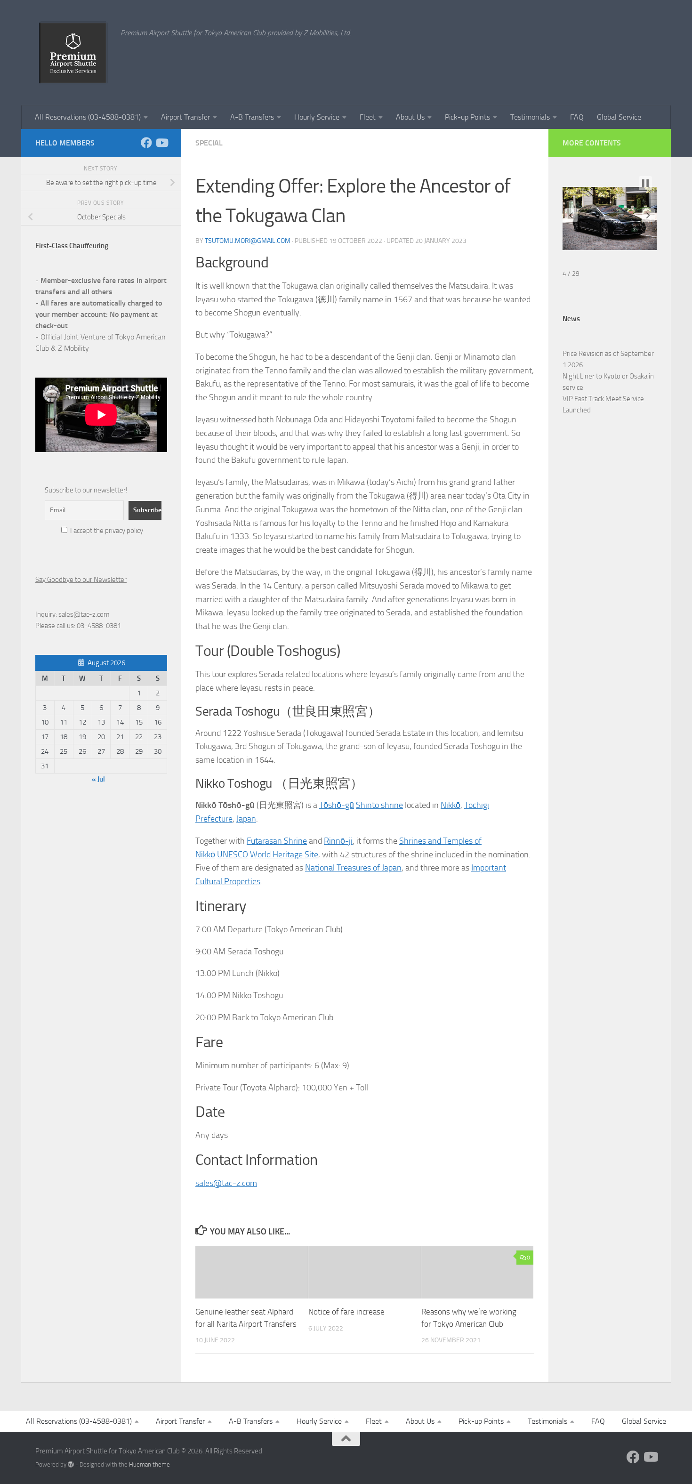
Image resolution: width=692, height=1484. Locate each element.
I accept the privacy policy (106, 530)
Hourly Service (316, 117)
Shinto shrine (379, 805)
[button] (571, 215)
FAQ (577, 117)
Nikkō (450, 805)
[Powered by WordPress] (71, 1464)
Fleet (368, 117)
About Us (410, 117)
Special (209, 142)
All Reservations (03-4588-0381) (88, 117)
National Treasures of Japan (353, 868)
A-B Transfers (252, 117)
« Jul (98, 779)
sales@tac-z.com (226, 1183)
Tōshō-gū (336, 805)
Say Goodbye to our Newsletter (81, 579)
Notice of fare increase (346, 1311)
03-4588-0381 (99, 625)
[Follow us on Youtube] (161, 142)
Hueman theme (149, 1464)
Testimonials (530, 117)
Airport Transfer (185, 117)
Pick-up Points (467, 117)
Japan (246, 819)
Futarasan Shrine (277, 841)
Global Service (619, 117)
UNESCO (232, 854)
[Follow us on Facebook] (146, 142)
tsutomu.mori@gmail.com (247, 241)
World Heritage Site (284, 854)
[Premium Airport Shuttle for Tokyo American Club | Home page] (73, 53)
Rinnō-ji (338, 841)
